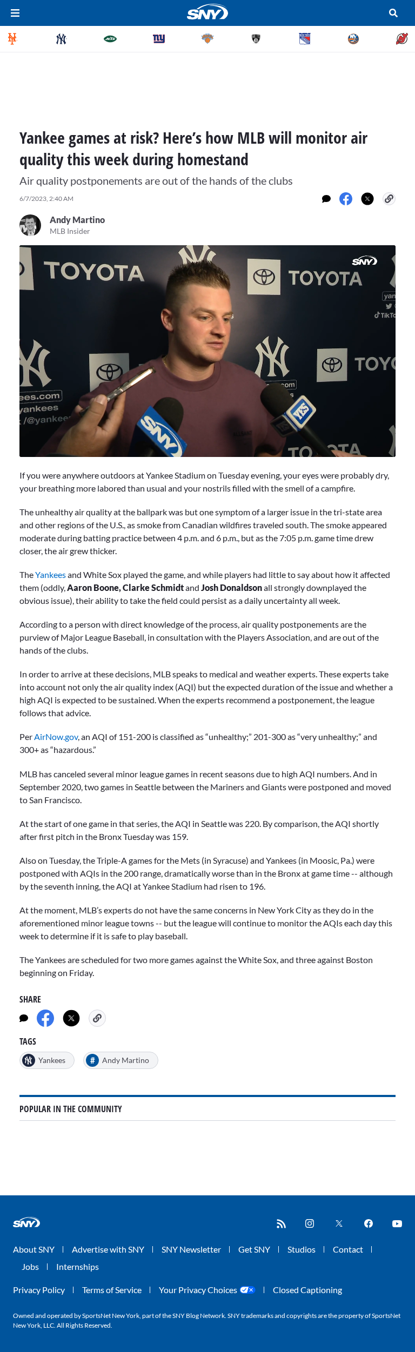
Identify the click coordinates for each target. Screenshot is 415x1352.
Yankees (51, 574)
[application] (207, 351)
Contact (348, 1249)
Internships (77, 1266)
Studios (301, 1249)
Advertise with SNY (108, 1249)
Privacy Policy (39, 1289)
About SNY (34, 1249)
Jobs (30, 1266)
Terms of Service (112, 1289)
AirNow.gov (56, 736)
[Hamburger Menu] (15, 12)
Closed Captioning (307, 1289)
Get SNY (254, 1249)
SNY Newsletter (191, 1249)
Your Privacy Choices (198, 1289)
